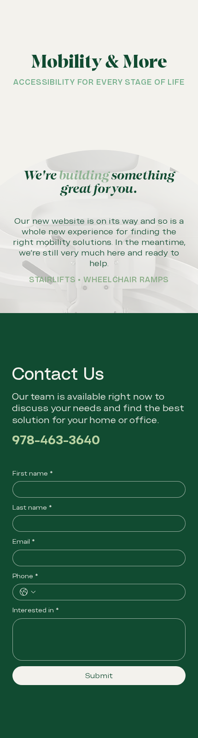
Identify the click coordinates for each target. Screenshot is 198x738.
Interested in (35, 610)
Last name (32, 507)
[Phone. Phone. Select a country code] (27, 592)
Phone (25, 576)
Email (23, 541)
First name (32, 473)
